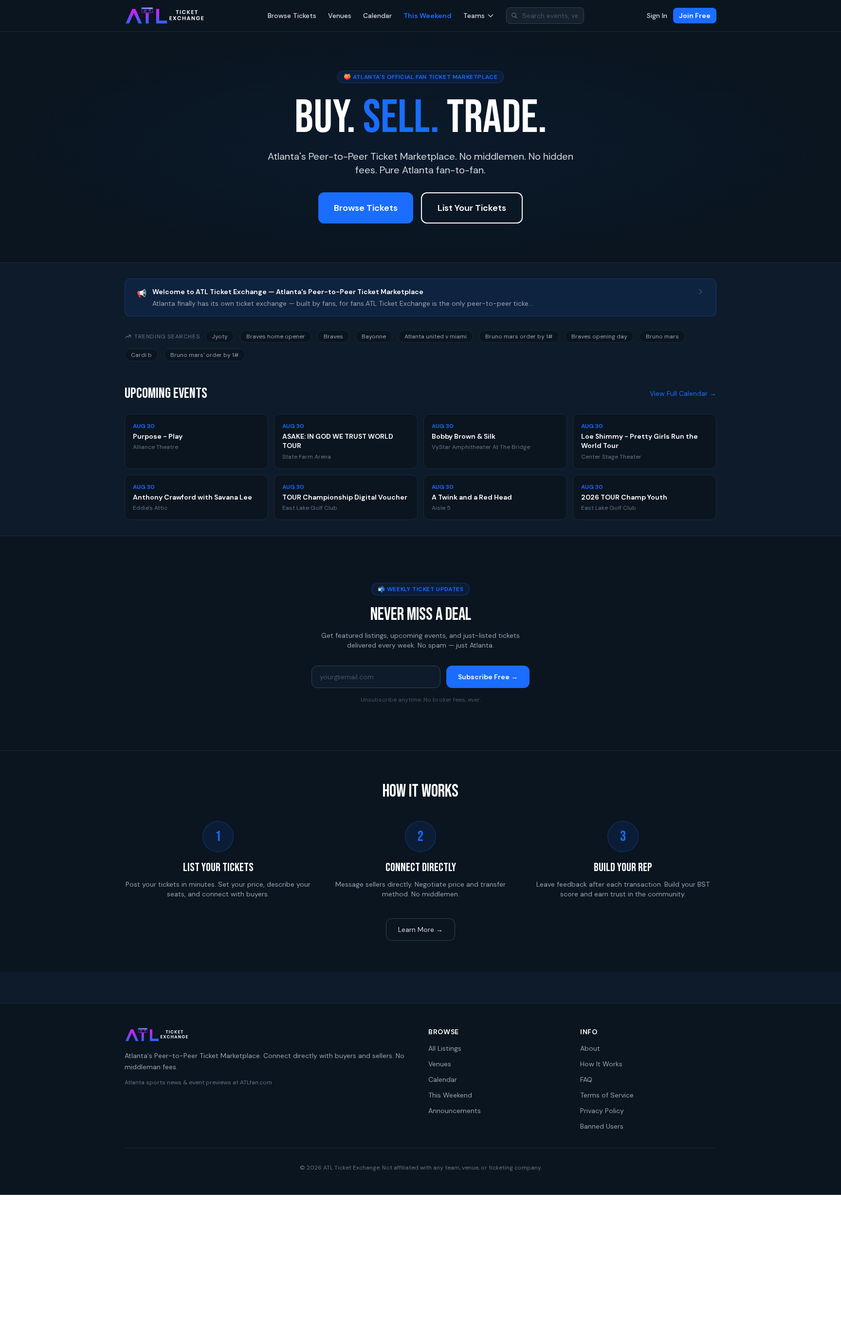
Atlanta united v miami (435, 336)
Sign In (657, 15)
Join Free (695, 15)
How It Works (601, 1064)
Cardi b (141, 355)
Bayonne (374, 336)
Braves (333, 336)
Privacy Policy (602, 1110)
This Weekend (427, 15)
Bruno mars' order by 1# (204, 355)
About (590, 1048)
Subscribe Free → (488, 676)
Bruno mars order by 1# (519, 336)
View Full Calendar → (683, 393)
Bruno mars (662, 336)
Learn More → (420, 929)
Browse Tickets (292, 15)
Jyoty (220, 336)
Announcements (454, 1110)
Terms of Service (607, 1095)
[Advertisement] (420, 1267)
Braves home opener (275, 336)
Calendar (377, 15)
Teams (474, 15)
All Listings (444, 1048)
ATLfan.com (256, 1082)
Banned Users (601, 1126)
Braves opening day (599, 336)
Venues (339, 15)
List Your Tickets (472, 208)
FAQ (586, 1079)
